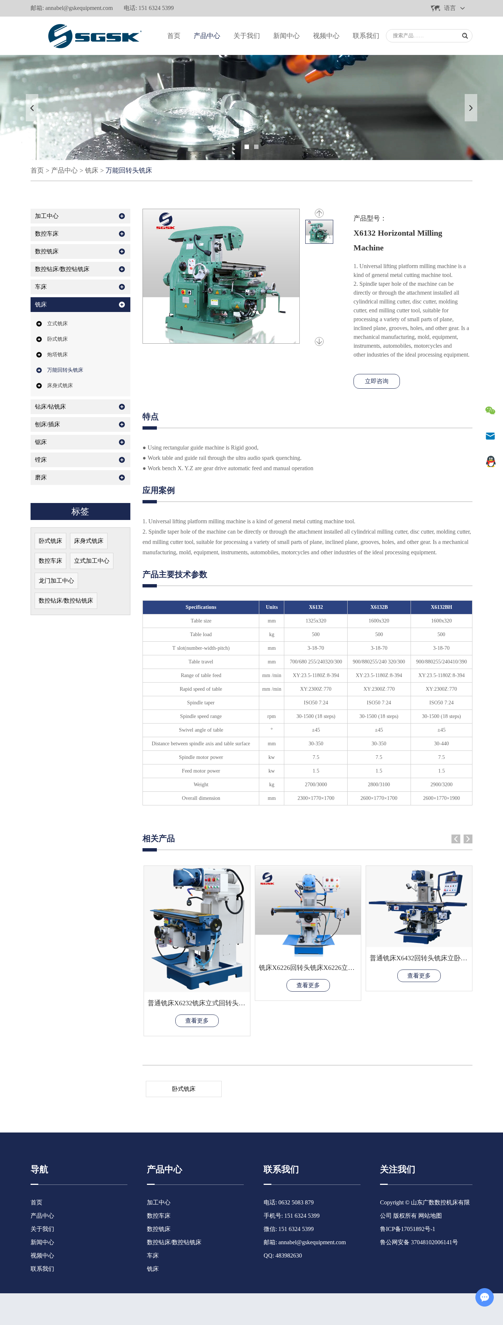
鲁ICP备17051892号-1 (407, 1229)
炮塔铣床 (57, 354)
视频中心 (326, 35)
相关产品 (159, 838)
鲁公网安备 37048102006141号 (419, 1242)
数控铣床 (47, 251)
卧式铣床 (184, 1089)
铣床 (91, 170)
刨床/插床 (47, 424)
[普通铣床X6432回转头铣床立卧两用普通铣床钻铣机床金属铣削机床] (419, 906)
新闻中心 (286, 35)
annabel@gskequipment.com (79, 8)
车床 (41, 287)
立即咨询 (376, 381)
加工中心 (47, 216)
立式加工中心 (91, 561)
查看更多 (197, 1020)
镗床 (41, 460)
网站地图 (430, 1216)
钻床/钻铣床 (50, 406)
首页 (173, 35)
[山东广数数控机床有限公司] (93, 36)
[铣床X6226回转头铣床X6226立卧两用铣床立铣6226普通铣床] (308, 911)
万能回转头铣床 (129, 170)
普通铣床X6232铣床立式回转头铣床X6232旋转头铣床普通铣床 (239, 1003)
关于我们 (246, 35)
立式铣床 (57, 323)
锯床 (41, 442)
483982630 (288, 1255)
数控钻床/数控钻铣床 (62, 269)
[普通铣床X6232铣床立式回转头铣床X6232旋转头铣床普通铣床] (197, 929)
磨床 (41, 477)
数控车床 (47, 233)
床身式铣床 (60, 385)
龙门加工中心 (56, 580)
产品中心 (207, 35)
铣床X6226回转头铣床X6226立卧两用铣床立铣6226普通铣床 (346, 967)
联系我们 (366, 35)
